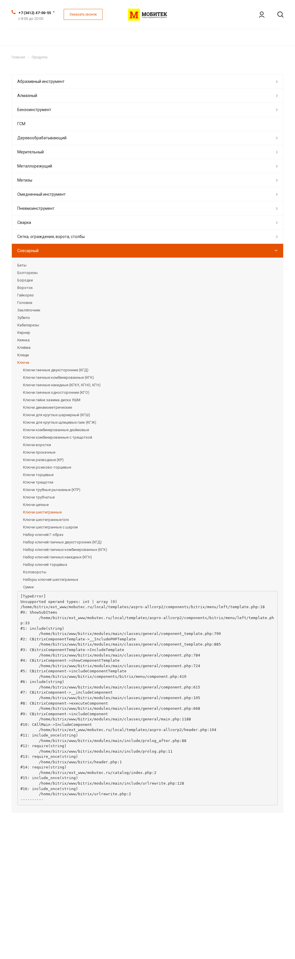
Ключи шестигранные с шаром (50, 527)
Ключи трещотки (38, 482)
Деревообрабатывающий (42, 138)
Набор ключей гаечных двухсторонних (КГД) (62, 542)
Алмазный (27, 95)
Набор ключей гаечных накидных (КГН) (57, 557)
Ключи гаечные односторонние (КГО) (56, 392)
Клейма (24, 347)
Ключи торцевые (38, 475)
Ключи (23, 362)
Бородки (25, 280)
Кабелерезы (28, 325)
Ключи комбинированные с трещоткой (57, 437)
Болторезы (27, 273)
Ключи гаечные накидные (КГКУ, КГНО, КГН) (62, 385)
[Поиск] (276, 14)
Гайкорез (25, 295)
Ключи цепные (36, 505)
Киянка (23, 340)
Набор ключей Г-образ (43, 534)
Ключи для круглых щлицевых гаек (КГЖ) (59, 422)
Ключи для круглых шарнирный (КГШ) (56, 415)
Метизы (24, 180)
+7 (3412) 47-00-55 (34, 13)
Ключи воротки (37, 445)
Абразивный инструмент (41, 81)
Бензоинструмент (34, 109)
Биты (22, 265)
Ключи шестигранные (42, 512)
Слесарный (28, 250)
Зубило (23, 317)
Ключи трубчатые (39, 497)
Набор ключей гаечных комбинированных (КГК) (65, 549)
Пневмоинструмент (35, 208)
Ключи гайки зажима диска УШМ (51, 400)
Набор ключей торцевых (45, 564)
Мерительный (30, 152)
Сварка (24, 222)
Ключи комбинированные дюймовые (56, 430)
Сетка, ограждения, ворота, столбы (51, 236)
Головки (24, 302)
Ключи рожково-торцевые (47, 467)
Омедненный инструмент (41, 194)
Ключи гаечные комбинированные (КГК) (58, 377)
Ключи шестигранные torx (46, 519)
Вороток (25, 288)
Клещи (23, 355)
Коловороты (34, 572)
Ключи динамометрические (47, 407)
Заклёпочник (28, 310)
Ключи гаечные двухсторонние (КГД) (55, 370)
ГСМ (21, 123)
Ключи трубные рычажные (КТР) (51, 490)
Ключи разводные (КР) (43, 460)
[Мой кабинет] (257, 14)
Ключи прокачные (39, 452)
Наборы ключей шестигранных (50, 579)
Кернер (23, 332)
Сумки (28, 587)
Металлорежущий (34, 166)
